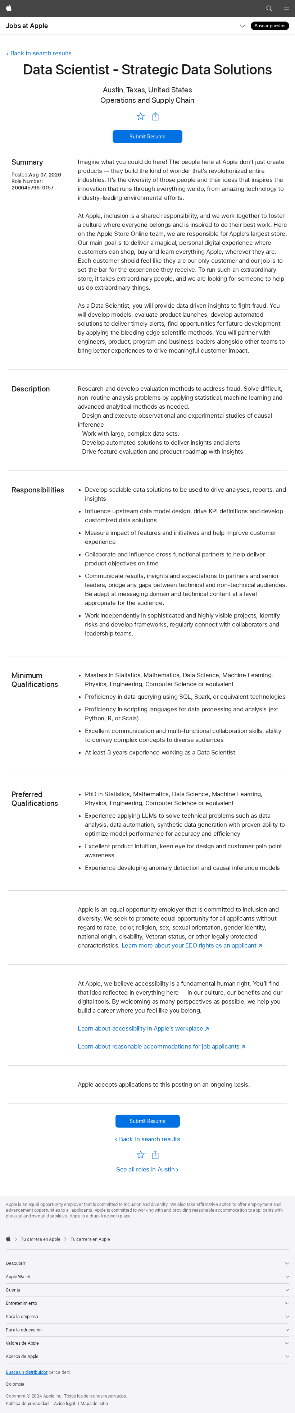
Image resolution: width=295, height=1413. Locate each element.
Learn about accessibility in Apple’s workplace (140, 1028)
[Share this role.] (155, 116)
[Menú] (286, 8)
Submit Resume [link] (147, 136)
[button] (269, 8)
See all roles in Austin (145, 1169)
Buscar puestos (270, 25)
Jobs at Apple (27, 26)
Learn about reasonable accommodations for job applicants (159, 1046)
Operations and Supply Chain (147, 100)
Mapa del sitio (94, 1403)
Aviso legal (64, 1403)
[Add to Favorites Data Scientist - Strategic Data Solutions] (140, 116)
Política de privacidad (27, 1403)
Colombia (15, 1384)
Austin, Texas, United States (147, 89)
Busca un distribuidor (26, 1372)
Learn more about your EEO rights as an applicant (189, 945)
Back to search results (41, 53)
